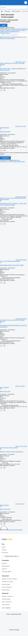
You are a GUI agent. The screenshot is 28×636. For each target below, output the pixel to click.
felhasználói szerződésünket (17, 161)
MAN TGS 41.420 (5, 391)
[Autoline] (2, 11)
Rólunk (3, 547)
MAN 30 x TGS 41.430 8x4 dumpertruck (11, 451)
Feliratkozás (5, 158)
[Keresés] (25, 7)
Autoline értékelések (7, 587)
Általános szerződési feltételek (9, 578)
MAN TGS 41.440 (5, 131)
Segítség (4, 549)
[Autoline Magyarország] (10, 2)
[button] (25, 2)
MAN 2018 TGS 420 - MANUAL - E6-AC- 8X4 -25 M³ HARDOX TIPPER (13, 204)
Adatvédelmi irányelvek (7, 581)
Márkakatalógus (6, 589)
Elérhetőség (5, 552)
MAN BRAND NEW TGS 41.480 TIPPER (12, 265)
